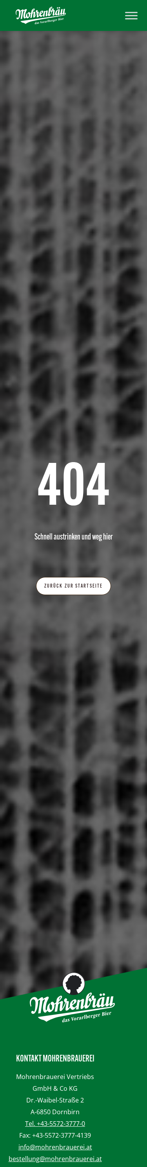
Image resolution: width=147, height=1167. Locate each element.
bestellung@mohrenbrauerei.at (55, 1158)
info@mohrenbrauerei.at (55, 1147)
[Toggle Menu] (131, 15)
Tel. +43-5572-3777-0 (55, 1123)
